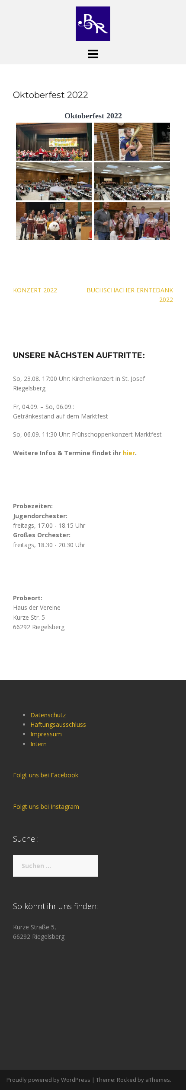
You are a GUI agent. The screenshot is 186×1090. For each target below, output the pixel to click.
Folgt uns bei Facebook (45, 775)
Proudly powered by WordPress (48, 1080)
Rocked (126, 1080)
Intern (38, 744)
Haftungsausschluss (58, 724)
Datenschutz (48, 715)
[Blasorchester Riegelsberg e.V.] (93, 23)
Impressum (46, 734)
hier (129, 453)
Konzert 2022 (35, 290)
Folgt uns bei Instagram (46, 806)
